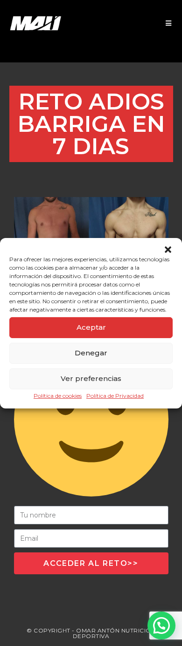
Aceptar (91, 327)
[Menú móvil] (169, 23)
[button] (168, 249)
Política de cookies (58, 395)
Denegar (91, 352)
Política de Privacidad (115, 395)
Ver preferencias (91, 378)
